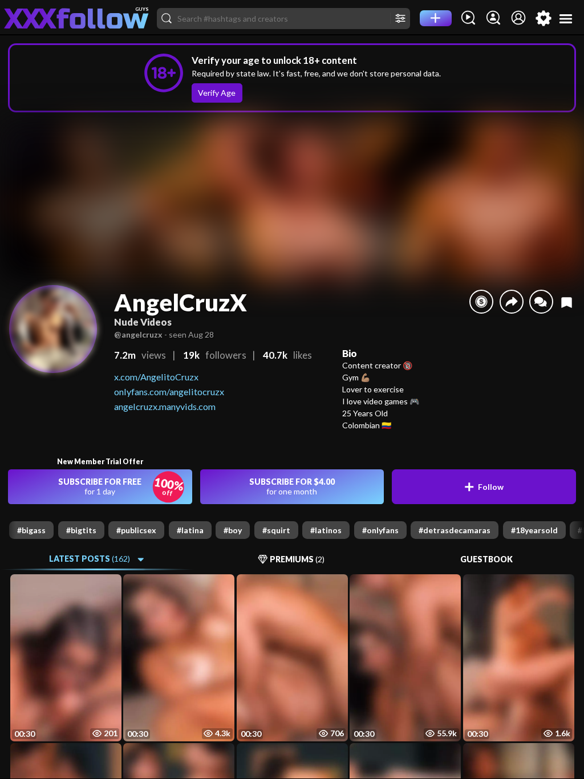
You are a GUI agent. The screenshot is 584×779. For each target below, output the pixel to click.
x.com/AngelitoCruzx (156, 376)
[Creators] (493, 18)
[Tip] (481, 302)
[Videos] (468, 18)
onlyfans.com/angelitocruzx (169, 391)
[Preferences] (543, 18)
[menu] (566, 18)
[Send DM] (541, 302)
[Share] (512, 302)
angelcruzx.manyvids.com (165, 406)
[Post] (436, 18)
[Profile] (518, 18)
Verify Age (217, 93)
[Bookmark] (566, 302)
